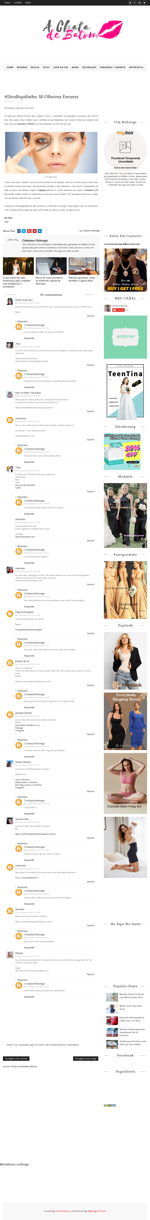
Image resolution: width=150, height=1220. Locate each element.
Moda (75, 67)
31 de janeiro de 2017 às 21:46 (28, 869)
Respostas (22, 321)
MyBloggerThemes (97, 1211)
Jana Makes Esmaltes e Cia (27, 725)
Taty (17, 467)
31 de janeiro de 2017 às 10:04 (28, 396)
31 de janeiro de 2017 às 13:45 (28, 615)
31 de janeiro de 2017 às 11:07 (28, 421)
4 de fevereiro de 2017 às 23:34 (37, 803)
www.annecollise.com (25, 536)
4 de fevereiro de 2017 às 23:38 (37, 504)
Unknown (20, 418)
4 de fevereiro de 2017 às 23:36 (37, 597)
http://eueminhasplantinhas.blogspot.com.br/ (35, 834)
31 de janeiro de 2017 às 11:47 (28, 522)
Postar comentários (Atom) (24, 1066)
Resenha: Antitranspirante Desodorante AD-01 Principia (132, 1032)
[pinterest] (140, 3)
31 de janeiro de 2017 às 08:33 (28, 303)
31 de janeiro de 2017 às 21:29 (37, 377)
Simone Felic (22, 819)
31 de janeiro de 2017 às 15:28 (28, 716)
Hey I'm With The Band (28, 392)
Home (8, 2)
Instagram (19, 730)
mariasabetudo (29, 877)
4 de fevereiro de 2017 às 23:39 (37, 452)
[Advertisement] (74, 84)
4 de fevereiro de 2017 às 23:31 (37, 646)
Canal (18, 487)
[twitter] (144, 3)
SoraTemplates (62, 1211)
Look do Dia (60, 67)
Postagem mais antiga (85, 1058)
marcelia (20, 568)
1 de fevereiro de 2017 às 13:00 (28, 912)
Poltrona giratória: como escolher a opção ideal (82, 279)
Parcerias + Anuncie (113, 67)
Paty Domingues (24, 612)
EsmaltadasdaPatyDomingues (28, 629)
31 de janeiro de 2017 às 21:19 (28, 765)
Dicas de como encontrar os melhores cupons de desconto (49, 280)
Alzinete (19, 909)
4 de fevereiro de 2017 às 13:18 (28, 956)
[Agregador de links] (110, 1105)
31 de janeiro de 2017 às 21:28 (37, 328)
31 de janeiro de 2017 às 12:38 (28, 571)
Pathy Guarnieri (24, 299)
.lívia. (18, 343)
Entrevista (136, 67)
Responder (90, 316)
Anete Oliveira (23, 762)
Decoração (89, 67)
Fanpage (19, 727)
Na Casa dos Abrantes (25, 485)
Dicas (46, 67)
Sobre (28, 2)
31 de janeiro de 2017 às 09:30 (28, 347)
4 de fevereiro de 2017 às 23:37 (37, 553)
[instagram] (130, 3)
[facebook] (135, 3)
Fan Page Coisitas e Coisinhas (28, 785)
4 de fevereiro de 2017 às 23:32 (37, 938)
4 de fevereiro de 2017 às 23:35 (37, 746)
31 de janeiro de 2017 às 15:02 (28, 664)
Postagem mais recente (16, 1058)
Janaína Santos (23, 712)
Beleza (35, 67)
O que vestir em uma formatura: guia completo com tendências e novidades (17, 282)
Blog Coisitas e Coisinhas (26, 782)
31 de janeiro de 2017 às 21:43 (28, 822)
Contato (18, 2)
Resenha (22, 67)
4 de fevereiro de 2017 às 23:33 (37, 894)
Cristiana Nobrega (34, 325)
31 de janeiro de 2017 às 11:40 (28, 471)
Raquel (19, 953)
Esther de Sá (22, 661)
